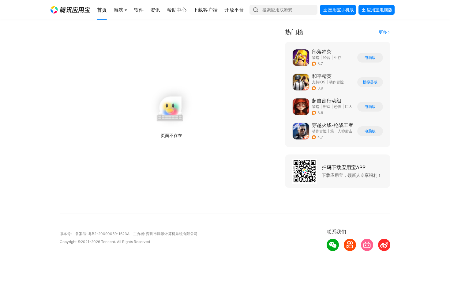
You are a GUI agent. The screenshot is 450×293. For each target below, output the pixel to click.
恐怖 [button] (337, 106)
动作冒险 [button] (336, 82)
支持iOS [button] (318, 82)
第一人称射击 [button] (341, 131)
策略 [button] (315, 57)
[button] (70, 9)
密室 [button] (326, 106)
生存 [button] (337, 57)
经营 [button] (326, 57)
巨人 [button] (348, 106)
